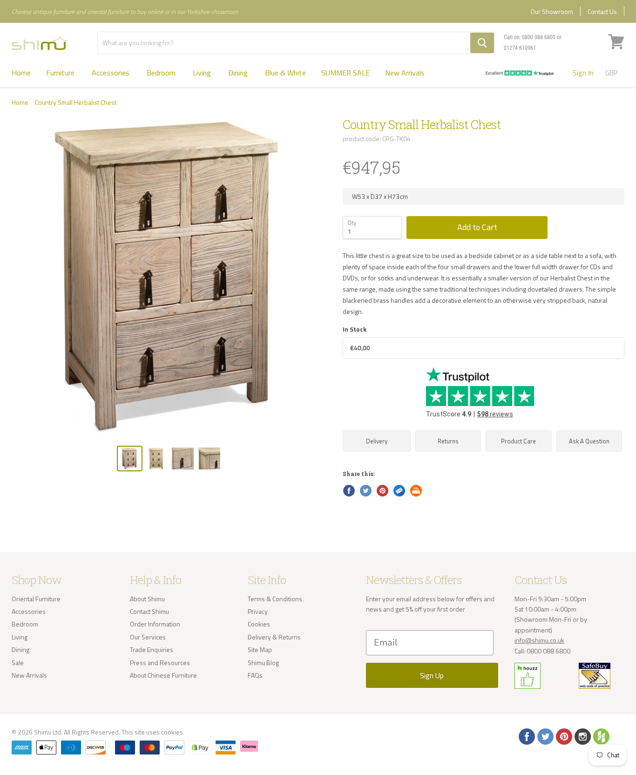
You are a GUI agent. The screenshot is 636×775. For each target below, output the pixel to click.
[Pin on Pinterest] (381, 490)
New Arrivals (405, 72)
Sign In (583, 72)
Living (203, 72)
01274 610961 (520, 48)
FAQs (255, 675)
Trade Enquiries (151, 649)
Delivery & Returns (274, 637)
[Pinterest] (563, 736)
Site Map (260, 649)
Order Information (155, 624)
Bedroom (162, 72)
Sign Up (432, 675)
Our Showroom (551, 11)
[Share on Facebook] (348, 490)
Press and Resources (160, 662)
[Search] (482, 43)
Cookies (259, 624)
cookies (172, 732)
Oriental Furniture (36, 599)
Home (21, 72)
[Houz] (600, 736)
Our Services (148, 637)
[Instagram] (582, 736)
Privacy (258, 611)
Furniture (61, 72)
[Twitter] (544, 736)
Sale (18, 662)
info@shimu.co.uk (539, 640)
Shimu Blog (263, 662)
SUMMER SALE (345, 72)
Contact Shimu (149, 611)
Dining (239, 72)
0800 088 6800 (538, 37)
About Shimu (147, 599)
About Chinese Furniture (163, 675)
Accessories (111, 72)
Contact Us (602, 11)
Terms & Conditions (275, 599)
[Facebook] (526, 736)
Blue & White (285, 72)
